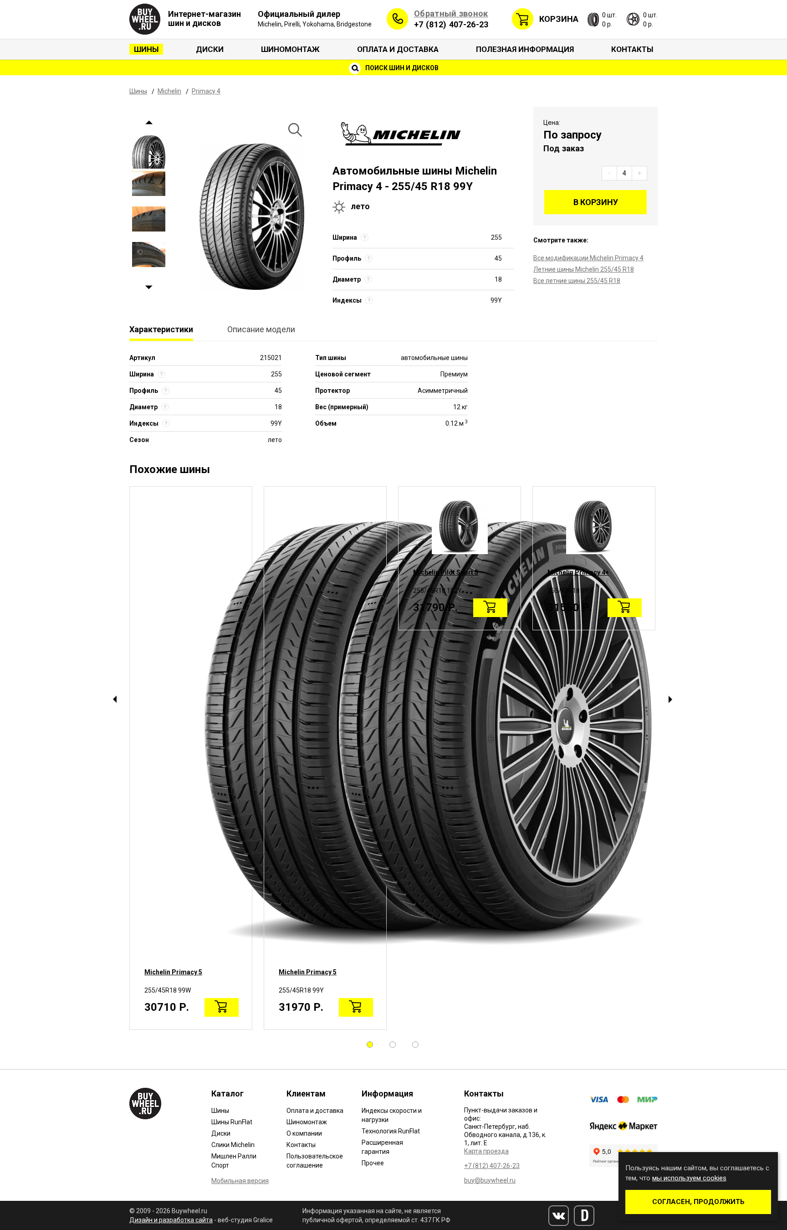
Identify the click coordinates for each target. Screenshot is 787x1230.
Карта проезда (486, 1151)
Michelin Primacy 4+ (578, 572)
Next (148, 288)
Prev (148, 123)
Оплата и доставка (398, 49)
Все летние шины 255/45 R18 (576, 280)
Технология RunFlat (391, 1131)
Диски (210, 49)
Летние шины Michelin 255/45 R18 (583, 269)
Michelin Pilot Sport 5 (445, 572)
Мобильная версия (240, 1180)
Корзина (558, 19)
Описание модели (261, 329)
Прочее (373, 1163)
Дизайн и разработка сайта (171, 1220)
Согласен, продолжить (698, 1202)
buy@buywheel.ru (490, 1180)
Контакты (632, 49)
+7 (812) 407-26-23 (451, 24)
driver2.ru (584, 1215)
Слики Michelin (233, 1144)
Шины (146, 49)
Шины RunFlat (231, 1122)
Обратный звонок (451, 13)
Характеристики (161, 329)
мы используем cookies (689, 1178)
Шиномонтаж (290, 49)
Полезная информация (525, 49)
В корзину (595, 202)
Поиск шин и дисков (401, 68)
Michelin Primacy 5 (173, 972)
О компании (304, 1133)
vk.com (558, 1215)
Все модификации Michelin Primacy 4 (588, 258)
